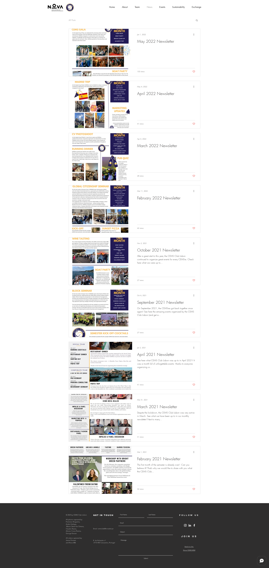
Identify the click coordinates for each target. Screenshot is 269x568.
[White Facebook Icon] (194, 525)
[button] (196, 7)
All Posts (72, 20)
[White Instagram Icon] (185, 525)
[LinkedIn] (190, 525)
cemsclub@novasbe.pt (105, 529)
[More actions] (194, 34)
